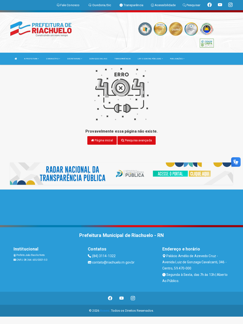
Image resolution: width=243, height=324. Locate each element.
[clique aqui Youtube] (121, 298)
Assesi (105, 310)
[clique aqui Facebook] (110, 298)
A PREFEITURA (31, 59)
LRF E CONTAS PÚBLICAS (150, 59)
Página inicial (103, 140)
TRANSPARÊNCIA (122, 59)
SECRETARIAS (74, 59)
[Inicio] (15, 59)
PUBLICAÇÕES (176, 59)
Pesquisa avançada (138, 140)
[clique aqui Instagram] (133, 298)
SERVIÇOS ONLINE (98, 59)
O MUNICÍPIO (52, 59)
